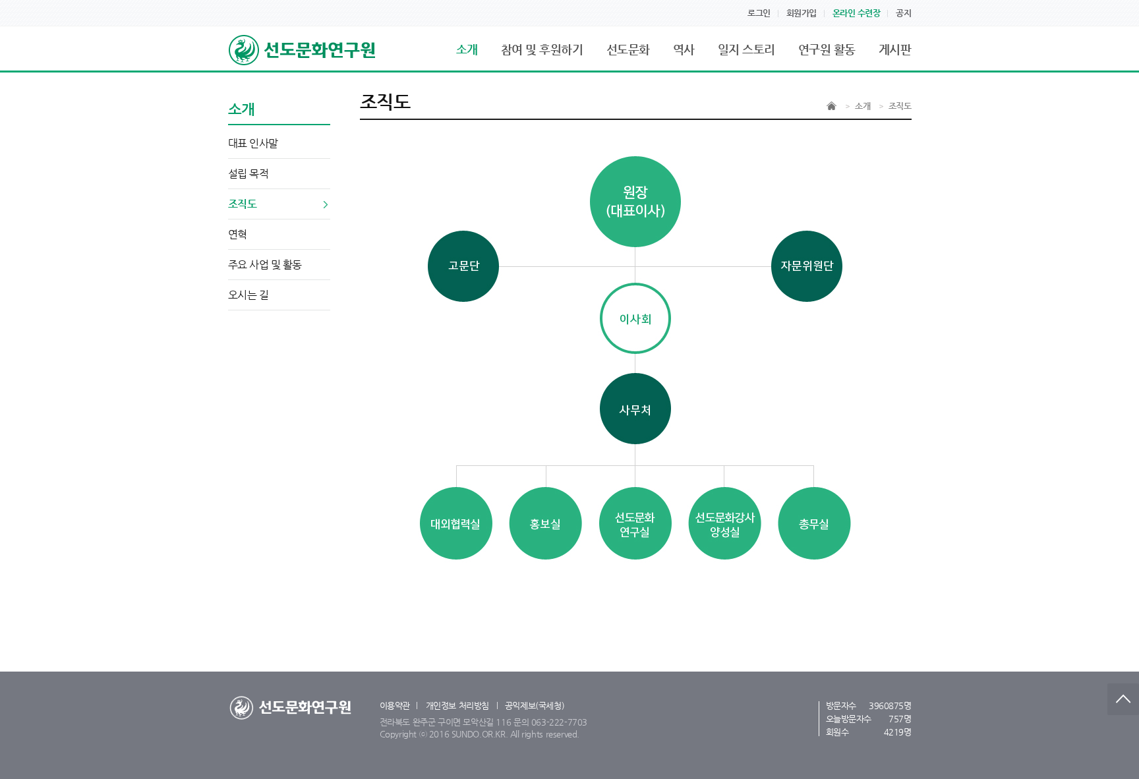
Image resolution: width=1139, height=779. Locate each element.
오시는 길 (248, 295)
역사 (684, 49)
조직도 (242, 204)
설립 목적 (248, 173)
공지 (903, 13)
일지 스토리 (746, 49)
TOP (1123, 699)
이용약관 (395, 705)
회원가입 (801, 13)
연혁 (237, 234)
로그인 (759, 13)
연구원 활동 (827, 49)
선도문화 (628, 49)
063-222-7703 (559, 722)
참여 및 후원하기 (542, 49)
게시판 (895, 49)
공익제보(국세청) (535, 705)
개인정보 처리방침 (458, 705)
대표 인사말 (253, 143)
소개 (467, 49)
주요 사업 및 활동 (265, 264)
